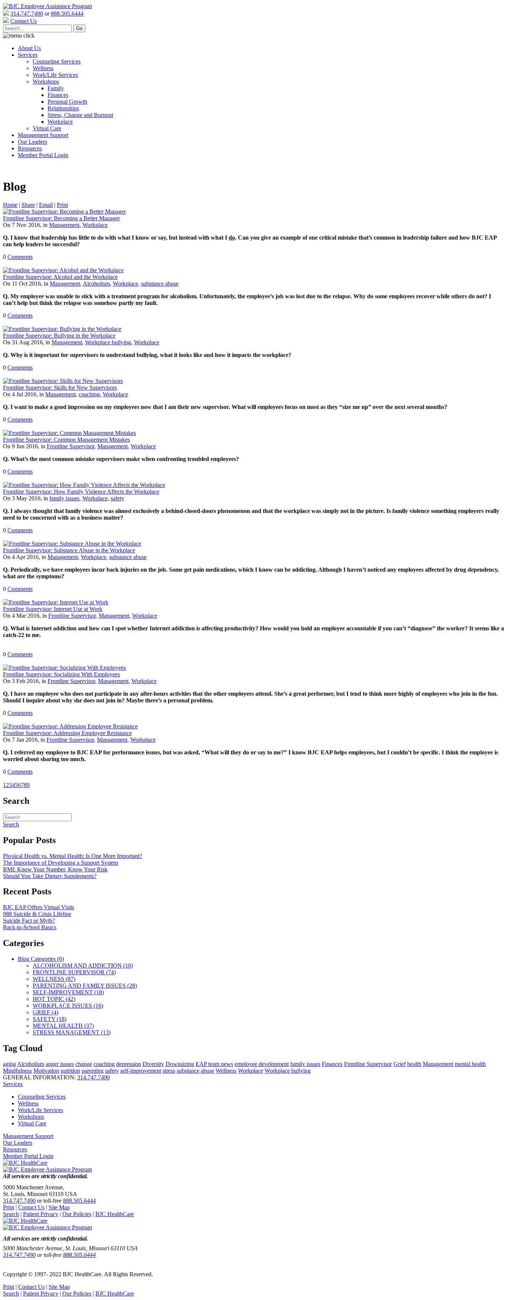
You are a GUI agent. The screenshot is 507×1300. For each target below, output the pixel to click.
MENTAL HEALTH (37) (63, 1026)
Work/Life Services (55, 75)
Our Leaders (32, 142)
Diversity (153, 1064)
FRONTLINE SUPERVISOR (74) (74, 972)
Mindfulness (17, 1070)
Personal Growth (67, 101)
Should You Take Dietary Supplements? (50, 876)
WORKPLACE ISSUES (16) (68, 1005)
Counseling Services (57, 61)
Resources (30, 148)
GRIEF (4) (45, 1012)
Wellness (43, 68)
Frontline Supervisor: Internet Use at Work (52, 609)
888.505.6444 (67, 13)
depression (128, 1064)
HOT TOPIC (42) (54, 999)
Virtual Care (47, 128)
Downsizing (180, 1064)
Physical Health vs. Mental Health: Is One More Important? (72, 856)
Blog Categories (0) (41, 959)
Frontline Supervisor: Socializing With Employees (61, 674)
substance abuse (160, 283)
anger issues (60, 1064)
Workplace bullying (108, 342)
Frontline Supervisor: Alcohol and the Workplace (60, 277)
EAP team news (214, 1064)
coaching (89, 394)
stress (169, 1070)
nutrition (70, 1070)
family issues (64, 498)
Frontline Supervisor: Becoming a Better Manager (61, 218)
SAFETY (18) (49, 1019)
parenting (93, 1070)
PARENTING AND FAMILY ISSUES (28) (85, 985)
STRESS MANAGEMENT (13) (72, 1032)
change (83, 1064)
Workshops (46, 81)
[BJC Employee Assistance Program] (47, 6)
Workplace (60, 121)
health (414, 1064)
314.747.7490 (26, 13)
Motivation (46, 1070)
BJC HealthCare (114, 1214)
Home (10, 205)
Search (11, 1214)
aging (9, 1064)
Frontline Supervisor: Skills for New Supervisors (60, 387)
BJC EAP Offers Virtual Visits (38, 907)
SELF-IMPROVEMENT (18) (68, 992)
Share (28, 205)
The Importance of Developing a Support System (60, 862)
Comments (20, 257)
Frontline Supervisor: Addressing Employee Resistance (67, 733)
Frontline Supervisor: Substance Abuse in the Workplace (69, 550)
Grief (399, 1064)
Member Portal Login (43, 155)
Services (27, 55)
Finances (58, 95)
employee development (262, 1064)
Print (62, 205)
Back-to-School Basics (29, 927)
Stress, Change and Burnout (80, 115)
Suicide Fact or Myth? (29, 920)
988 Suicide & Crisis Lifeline (37, 914)
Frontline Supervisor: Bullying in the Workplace (59, 335)
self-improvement (140, 1070)
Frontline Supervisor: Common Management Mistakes (66, 439)
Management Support (43, 135)
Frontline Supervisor (70, 446)
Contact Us (31, 1207)
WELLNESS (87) (54, 979)
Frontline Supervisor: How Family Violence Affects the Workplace (81, 491)
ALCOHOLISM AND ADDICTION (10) (83, 965)
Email (46, 205)
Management (64, 225)
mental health (470, 1064)
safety (117, 498)
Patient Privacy (40, 1214)
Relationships (63, 108)
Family (56, 88)
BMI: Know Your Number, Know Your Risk (55, 869)
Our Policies (76, 1214)
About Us (29, 48)
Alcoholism (96, 283)
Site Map (59, 1207)
